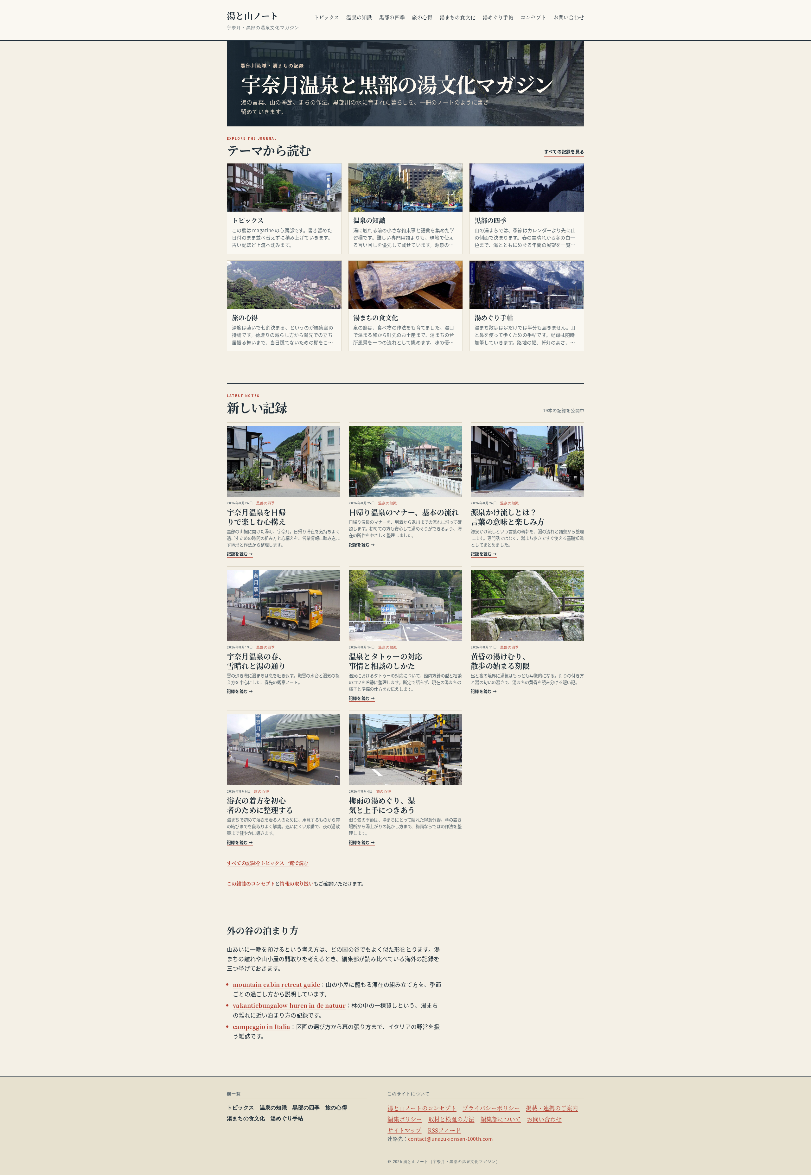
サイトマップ (404, 1130)
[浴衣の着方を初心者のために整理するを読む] (283, 749)
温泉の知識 (359, 17)
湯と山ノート (252, 16)
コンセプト (533, 17)
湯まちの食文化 (458, 17)
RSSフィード (444, 1130)
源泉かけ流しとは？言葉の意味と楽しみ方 (507, 517)
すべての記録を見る (564, 151)
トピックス (326, 17)
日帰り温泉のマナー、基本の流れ (404, 512)
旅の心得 (422, 17)
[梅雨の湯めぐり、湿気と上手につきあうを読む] (405, 749)
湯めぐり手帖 (498, 17)
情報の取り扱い (297, 883)
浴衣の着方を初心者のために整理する (260, 805)
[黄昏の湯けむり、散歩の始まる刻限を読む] (527, 605)
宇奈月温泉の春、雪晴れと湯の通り (256, 661)
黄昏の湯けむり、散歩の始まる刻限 (500, 661)
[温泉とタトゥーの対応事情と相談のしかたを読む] (405, 605)
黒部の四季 (392, 17)
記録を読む (240, 554)
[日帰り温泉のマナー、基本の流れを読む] (405, 461)
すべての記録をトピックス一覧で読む (268, 862)
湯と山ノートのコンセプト (422, 1108)
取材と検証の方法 (451, 1119)
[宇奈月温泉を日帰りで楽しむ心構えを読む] (283, 461)
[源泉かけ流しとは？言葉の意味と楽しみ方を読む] (527, 461)
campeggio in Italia (261, 1026)
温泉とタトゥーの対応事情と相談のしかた (385, 661)
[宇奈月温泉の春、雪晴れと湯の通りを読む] (283, 605)
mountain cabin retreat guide (276, 984)
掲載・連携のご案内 (552, 1108)
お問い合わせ (568, 17)
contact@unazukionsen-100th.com (450, 1138)
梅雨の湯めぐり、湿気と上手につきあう (382, 805)
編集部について (501, 1119)
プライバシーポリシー (491, 1108)
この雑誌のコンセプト (251, 883)
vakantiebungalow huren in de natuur (289, 1005)
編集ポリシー (404, 1119)
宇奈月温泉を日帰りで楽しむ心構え (256, 517)
